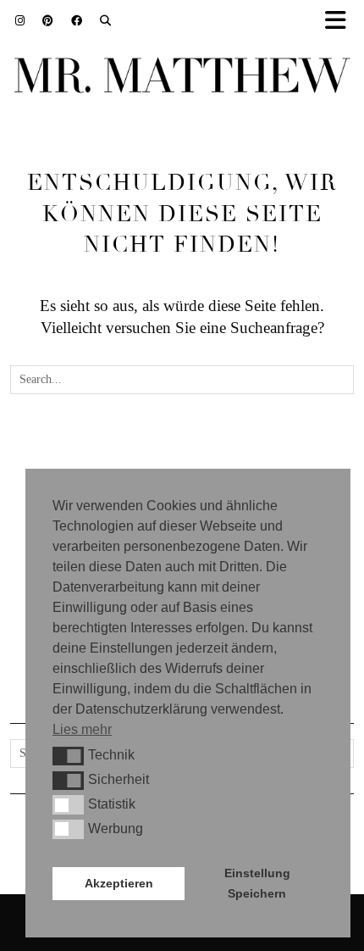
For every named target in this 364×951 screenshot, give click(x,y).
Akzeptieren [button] (119, 883)
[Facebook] (77, 20)
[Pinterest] (48, 20)
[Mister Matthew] (182, 80)
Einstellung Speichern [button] (257, 883)
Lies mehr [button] (82, 729)
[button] (68, 756)
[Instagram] (20, 20)
